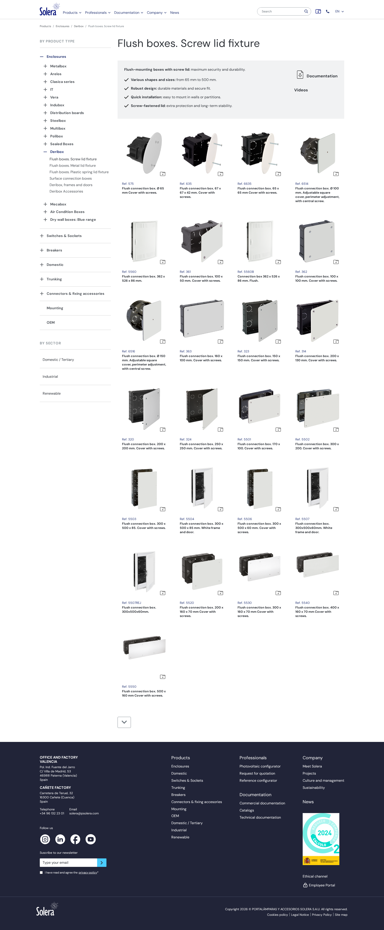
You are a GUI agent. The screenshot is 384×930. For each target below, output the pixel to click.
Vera (54, 97)
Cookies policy (277, 915)
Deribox (79, 26)
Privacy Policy (322, 915)
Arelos (56, 74)
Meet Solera (312, 766)
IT (51, 89)
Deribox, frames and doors (71, 185)
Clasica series (62, 81)
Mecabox (58, 204)
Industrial (50, 376)
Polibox (56, 136)
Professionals (96, 12)
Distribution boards (67, 112)
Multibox (57, 128)
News (174, 12)
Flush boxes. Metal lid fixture (73, 165)
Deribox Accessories (66, 191)
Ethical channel (315, 876)
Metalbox (58, 66)
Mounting (55, 308)
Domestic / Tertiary (58, 359)
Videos (301, 90)
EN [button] (337, 11)
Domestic (55, 264)
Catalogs (247, 810)
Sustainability (314, 787)
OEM (51, 322)
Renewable (52, 393)
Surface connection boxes (71, 178)
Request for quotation (257, 773)
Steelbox (58, 120)
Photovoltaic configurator (260, 766)
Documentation (126, 12)
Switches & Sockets (64, 235)
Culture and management (323, 780)
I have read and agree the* (71, 872)
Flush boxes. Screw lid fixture (73, 159)
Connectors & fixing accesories (196, 801)
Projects (309, 773)
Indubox (57, 105)
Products (70, 12)
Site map (341, 915)
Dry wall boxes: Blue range (73, 219)
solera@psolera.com (84, 813)
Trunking (54, 279)
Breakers (54, 250)
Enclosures (62, 26)
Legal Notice (300, 915)
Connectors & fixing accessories (75, 293)
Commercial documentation (262, 803)
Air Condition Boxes (67, 211)
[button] (328, 11)
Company (155, 12)
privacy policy (88, 872)
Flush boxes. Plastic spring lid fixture (79, 172)
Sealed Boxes (62, 144)
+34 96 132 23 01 (52, 813)
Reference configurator (258, 780)
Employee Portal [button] (322, 885)
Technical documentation (260, 817)
